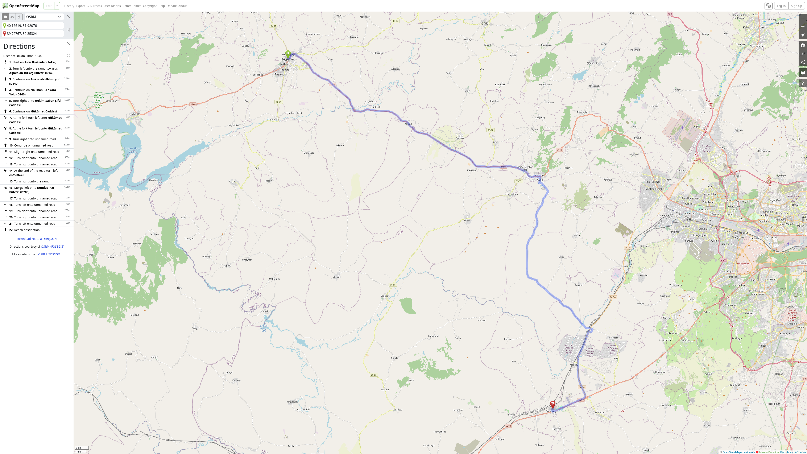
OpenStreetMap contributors (739, 452)
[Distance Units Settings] (68, 55)
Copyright (150, 6)
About (182, 6)
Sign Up (796, 6)
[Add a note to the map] (803, 72)
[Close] (69, 17)
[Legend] (803, 53)
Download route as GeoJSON (37, 239)
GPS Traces (94, 6)
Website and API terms (793, 452)
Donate (172, 6)
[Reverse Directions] (69, 29)
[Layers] (803, 45)
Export (80, 6)
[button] (288, 54)
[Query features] (803, 83)
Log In (781, 6)
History (69, 6)
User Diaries (112, 6)
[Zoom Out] (803, 26)
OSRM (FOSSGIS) (52, 246)
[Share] (803, 62)
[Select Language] (769, 5)
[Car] (5, 16)
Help (161, 6)
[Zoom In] (803, 18)
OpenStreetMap (24, 5)
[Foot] (19, 16)
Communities (132, 6)
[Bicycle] (12, 16)
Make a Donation (769, 452)
